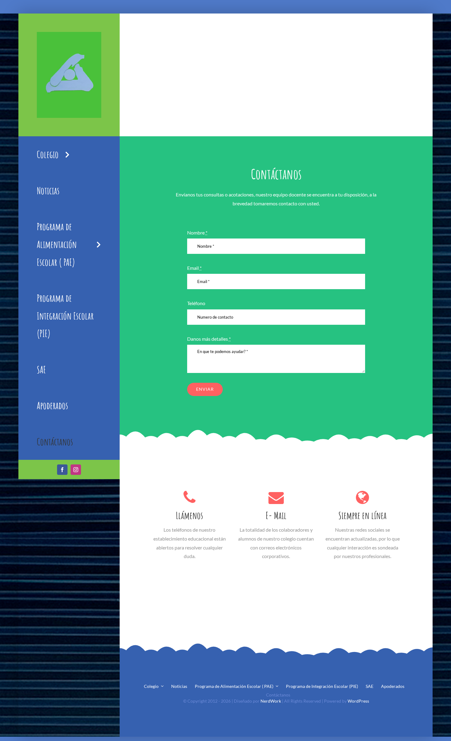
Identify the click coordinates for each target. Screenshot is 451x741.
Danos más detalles (209, 339)
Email (194, 268)
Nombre (197, 232)
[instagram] (76, 469)
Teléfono (196, 303)
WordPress (358, 701)
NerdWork (270, 701)
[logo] (69, 34)
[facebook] (62, 469)
